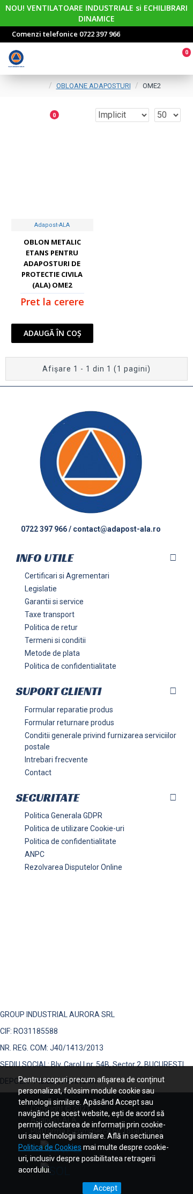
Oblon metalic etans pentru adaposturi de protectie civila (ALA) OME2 (52, 263)
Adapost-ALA (52, 224)
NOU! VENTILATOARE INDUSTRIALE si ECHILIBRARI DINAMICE (96, 13)
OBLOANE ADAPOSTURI (93, 86)
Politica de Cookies (49, 1147)
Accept (105, 1188)
